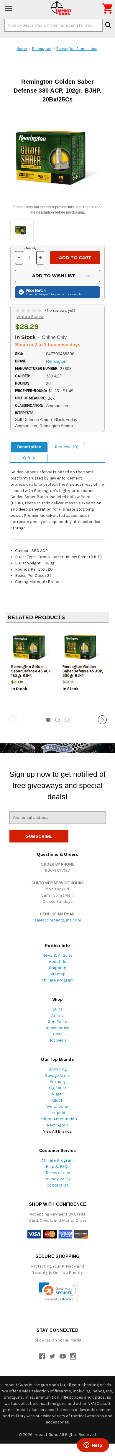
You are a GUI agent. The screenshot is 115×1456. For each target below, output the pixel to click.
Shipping (57, 967)
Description (29, 446)
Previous (12, 719)
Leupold (57, 1112)
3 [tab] (67, 720)
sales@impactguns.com (57, 920)
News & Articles (57, 955)
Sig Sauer (57, 1087)
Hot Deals (57, 1040)
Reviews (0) (66, 446)
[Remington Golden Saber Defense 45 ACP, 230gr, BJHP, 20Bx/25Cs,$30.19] (83, 647)
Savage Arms (57, 1075)
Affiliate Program (57, 980)
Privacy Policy (57, 1178)
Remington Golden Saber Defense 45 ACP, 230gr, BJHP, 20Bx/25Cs (83, 673)
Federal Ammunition (57, 1118)
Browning (57, 1069)
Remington (57, 1125)
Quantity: (30, 248)
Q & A (29, 457)
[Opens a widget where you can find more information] (93, 1445)
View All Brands (57, 1131)
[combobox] (53, 25)
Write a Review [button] (30, 316)
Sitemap (57, 973)
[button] (57, 1292)
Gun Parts (57, 1021)
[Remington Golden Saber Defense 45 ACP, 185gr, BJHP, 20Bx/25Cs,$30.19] (32, 647)
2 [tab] (57, 720)
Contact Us (57, 1185)
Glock (57, 1100)
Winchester (57, 1106)
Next (102, 719)
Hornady (58, 1081)
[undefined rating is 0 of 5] (29, 310)
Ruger (57, 1094)
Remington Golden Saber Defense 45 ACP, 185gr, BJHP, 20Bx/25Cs (31, 673)
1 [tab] (48, 720)
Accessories (57, 1027)
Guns (57, 1009)
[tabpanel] (32, 669)
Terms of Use (57, 1172)
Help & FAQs (58, 1166)
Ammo (57, 1015)
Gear (57, 1034)
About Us (57, 961)
